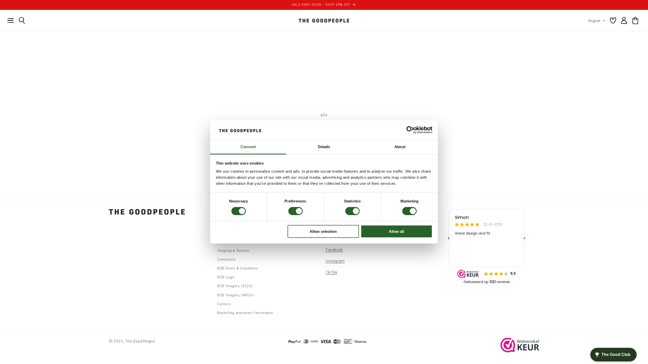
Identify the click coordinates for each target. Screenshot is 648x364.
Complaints (226, 259)
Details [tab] (324, 147)
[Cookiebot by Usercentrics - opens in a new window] (410, 130)
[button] (10, 20)
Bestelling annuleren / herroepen (245, 312)
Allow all (396, 231)
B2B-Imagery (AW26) (235, 295)
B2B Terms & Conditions (237, 268)
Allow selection (323, 231)
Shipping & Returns (233, 250)
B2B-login (225, 277)
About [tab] (400, 147)
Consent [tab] (248, 147)
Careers (224, 304)
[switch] (295, 211)
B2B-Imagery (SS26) (235, 286)
